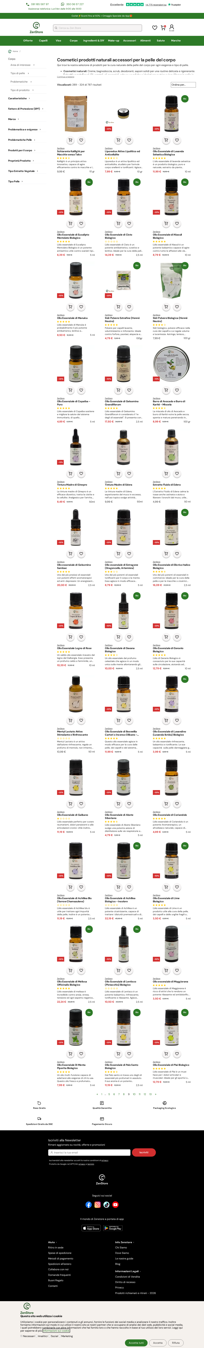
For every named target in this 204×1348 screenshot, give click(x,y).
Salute (161, 40)
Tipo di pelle (18, 73)
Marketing (67, 1336)
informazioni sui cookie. (56, 1330)
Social (54, 1336)
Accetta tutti (136, 1342)
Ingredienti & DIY (93, 40)
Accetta (158, 1342)
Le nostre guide (124, 1258)
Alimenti (145, 40)
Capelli (43, 40)
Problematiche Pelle (20, 140)
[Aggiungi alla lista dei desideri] (81, 140)
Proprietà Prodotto (19, 160)
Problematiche (19, 81)
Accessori (129, 40)
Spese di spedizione (59, 1253)
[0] (163, 30)
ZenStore (61, 148)
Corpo (74, 40)
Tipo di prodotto (20, 90)
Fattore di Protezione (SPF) (24, 108)
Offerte (28, 40)
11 (139, 1094)
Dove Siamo (122, 1253)
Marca (12, 119)
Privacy (119, 1287)
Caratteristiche (17, 98)
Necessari (28, 1336)
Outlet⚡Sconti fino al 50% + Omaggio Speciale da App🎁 (102, 15)
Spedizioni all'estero (59, 1264)
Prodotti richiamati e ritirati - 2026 (135, 1293)
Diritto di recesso (125, 1282)
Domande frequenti (59, 1275)
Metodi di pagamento (60, 1258)
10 (134, 1094)
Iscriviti (143, 1152)
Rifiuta (176, 1342)
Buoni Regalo (55, 1280)
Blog (117, 1264)
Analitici (42, 1336)
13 (150, 1094)
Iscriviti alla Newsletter (76, 1142)
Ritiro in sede (55, 1247)
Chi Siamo (121, 1247)
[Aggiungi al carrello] (70, 140)
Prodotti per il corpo (20, 150)
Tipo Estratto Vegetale (21, 171)
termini (90, 1164)
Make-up (113, 40)
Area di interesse (20, 65)
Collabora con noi (58, 1269)
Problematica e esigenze (23, 129)
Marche (176, 40)
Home (15, 51)
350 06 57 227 (75, 4)
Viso (58, 40)
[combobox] (97, 28)
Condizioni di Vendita (127, 1276)
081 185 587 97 (40, 4)
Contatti (53, 1286)
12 (145, 1094)
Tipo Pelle (14, 181)
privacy (105, 1160)
